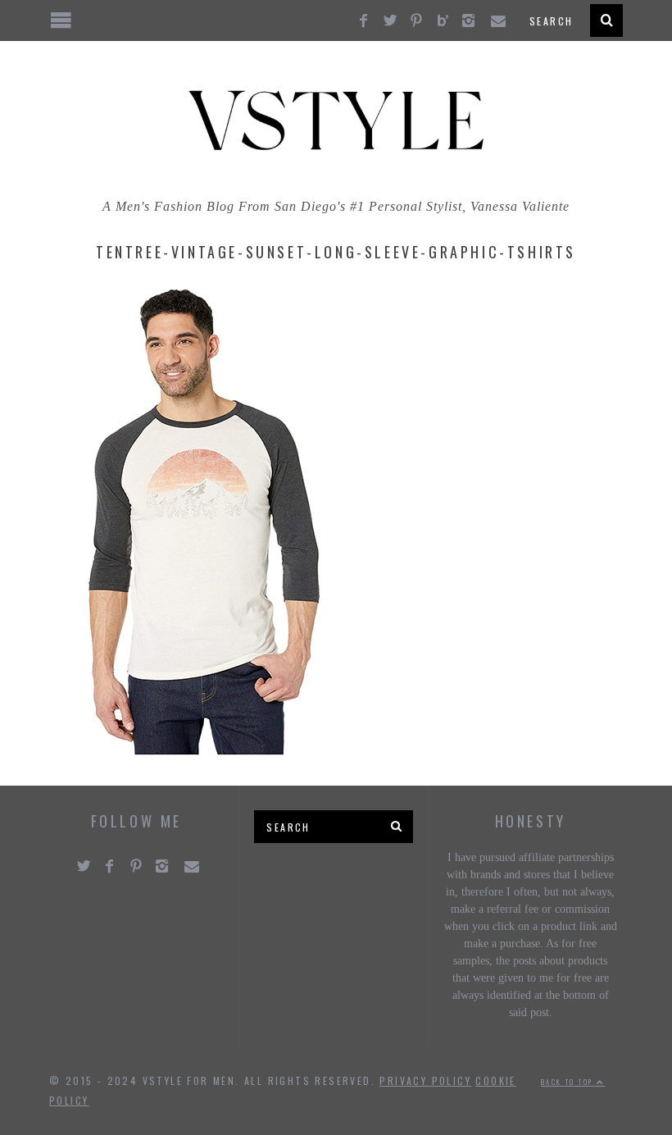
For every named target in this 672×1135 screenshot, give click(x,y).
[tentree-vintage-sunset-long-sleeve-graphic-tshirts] (205, 751)
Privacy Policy (425, 1080)
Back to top (569, 1082)
